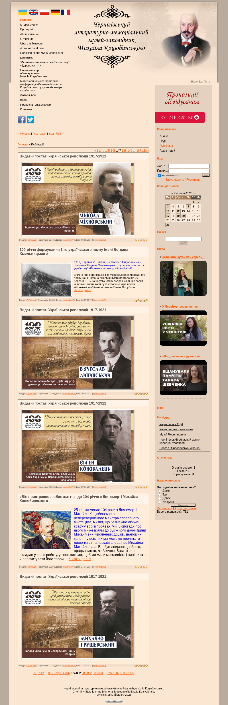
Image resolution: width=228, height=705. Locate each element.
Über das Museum (31, 43)
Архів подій (167, 150)
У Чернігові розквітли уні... (181, 306)
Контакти (26, 109)
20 (183, 216)
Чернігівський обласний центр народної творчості (179, 441)
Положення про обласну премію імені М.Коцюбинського (34, 73)
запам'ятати (169, 175)
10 (167, 211)
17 (167, 216)
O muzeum (26, 38)
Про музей (27, 29)
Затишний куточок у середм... (183, 257)
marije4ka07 (68, 240)
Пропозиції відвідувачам (35, 104)
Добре (167, 498)
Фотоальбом (28, 95)
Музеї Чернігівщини (172, 434)
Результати (164, 508)
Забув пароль (174, 179)
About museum (29, 34)
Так (165, 494)
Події (163, 141)
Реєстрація (40, 133)
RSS (58, 133)
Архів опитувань (186, 508)
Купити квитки (177, 117)
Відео (23, 99)
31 (167, 224)
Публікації (31, 240)
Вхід (51, 133)
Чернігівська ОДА (171, 424)
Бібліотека (26, 57)
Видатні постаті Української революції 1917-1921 (63, 156)
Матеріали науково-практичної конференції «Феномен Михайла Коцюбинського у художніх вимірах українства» (42, 86)
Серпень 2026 (183, 193)
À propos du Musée (32, 48)
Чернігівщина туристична (176, 429)
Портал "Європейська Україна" (180, 448)
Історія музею (29, 24)
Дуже (166, 490)
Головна (25, 20)
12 (178, 211)
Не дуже (168, 502)
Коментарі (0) (99, 240)
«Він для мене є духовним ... (183, 356)
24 (167, 220)
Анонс (164, 136)
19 (178, 216)
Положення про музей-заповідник (41, 52)
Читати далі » (82, 290)
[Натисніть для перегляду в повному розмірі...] (78, 236)
